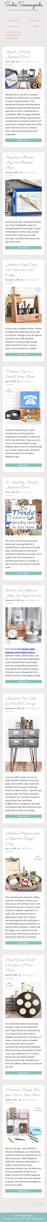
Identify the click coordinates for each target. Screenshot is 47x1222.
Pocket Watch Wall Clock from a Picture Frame (19, 965)
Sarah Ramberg (25, 62)
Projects (34, 21)
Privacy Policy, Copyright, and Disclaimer (13, 35)
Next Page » (39, 1204)
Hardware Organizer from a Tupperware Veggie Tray (22, 838)
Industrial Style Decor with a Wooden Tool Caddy (21, 270)
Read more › (23, 140)
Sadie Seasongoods (23, 8)
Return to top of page (23, 1215)
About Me (12, 21)
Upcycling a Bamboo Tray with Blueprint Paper (19, 162)
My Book (12, 26)
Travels (34, 26)
